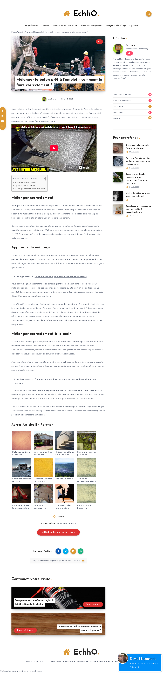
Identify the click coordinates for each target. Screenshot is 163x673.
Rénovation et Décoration (64, 26)
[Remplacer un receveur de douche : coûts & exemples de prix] (118, 209)
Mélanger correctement (25, 182)
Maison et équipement (91, 26)
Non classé (118, 106)
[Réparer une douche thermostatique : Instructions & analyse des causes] (118, 177)
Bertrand (130, 45)
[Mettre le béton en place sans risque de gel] (118, 196)
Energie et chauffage (116, 26)
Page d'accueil (17, 32)
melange (66, 523)
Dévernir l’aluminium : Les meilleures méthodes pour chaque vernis (138, 161)
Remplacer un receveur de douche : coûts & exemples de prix (138, 209)
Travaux (45, 26)
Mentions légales (106, 661)
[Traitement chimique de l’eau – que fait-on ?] (118, 148)
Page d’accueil (31, 26)
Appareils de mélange (25, 185)
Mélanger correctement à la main (30, 188)
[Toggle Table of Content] (42, 179)
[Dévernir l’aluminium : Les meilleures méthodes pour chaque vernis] (118, 161)
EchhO (83, 14)
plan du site (90, 661)
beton (59, 523)
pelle (73, 523)
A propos (133, 26)
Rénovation (118, 112)
